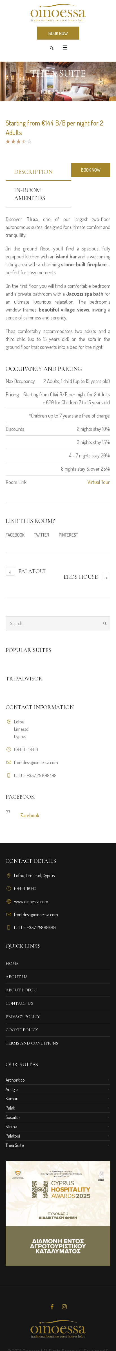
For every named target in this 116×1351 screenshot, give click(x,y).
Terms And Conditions (32, 1043)
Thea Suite (15, 1145)
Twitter (41, 535)
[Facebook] (52, 1307)
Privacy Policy (23, 1016)
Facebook (15, 535)
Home (46, 92)
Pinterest (68, 535)
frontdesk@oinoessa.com (36, 762)
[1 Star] (8, 141)
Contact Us (19, 1003)
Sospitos (13, 1117)
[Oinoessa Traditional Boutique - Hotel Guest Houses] (58, 12)
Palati (10, 1108)
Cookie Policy (22, 1029)
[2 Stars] (12, 141)
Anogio (12, 1089)
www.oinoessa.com (31, 901)
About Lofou (21, 990)
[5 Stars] (29, 141)
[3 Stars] (18, 141)
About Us (16, 976)
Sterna (11, 1126)
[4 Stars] (23, 141)
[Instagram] (64, 1307)
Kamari (12, 1098)
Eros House (81, 577)
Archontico (15, 1080)
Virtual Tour (99, 482)
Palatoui (32, 571)
